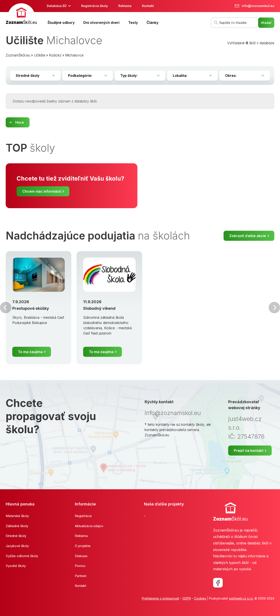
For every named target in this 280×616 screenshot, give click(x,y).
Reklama (124, 6)
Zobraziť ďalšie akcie (247, 236)
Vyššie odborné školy (22, 556)
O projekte (83, 546)
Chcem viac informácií (41, 191)
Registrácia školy (94, 6)
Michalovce (74, 55)
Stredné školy (16, 536)
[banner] (21, 14)
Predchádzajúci (5, 307)
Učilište (39, 55)
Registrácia (83, 516)
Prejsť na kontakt (248, 450)
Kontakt (148, 6)
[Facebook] (218, 583)
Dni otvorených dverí (101, 22)
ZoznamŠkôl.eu (18, 55)
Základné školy (17, 526)
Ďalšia (274, 307)
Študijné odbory (61, 22)
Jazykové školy (17, 546)
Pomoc (80, 566)
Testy (133, 22)
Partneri (80, 576)
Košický (55, 55)
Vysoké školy (16, 566)
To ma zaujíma (30, 352)
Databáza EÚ (56, 6)
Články (152, 22)
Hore (19, 122)
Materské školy (17, 516)
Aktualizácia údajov (89, 526)
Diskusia (81, 556)
